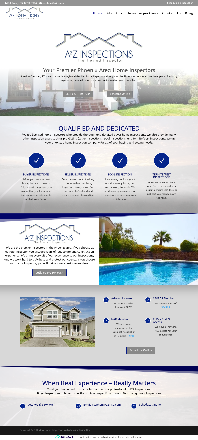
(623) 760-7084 (28, 2)
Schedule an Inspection (180, 3)
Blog (189, 14)
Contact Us (171, 14)
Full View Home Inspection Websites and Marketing (62, 430)
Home (98, 14)
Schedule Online (120, 93)
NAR (131, 336)
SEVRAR (165, 307)
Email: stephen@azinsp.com (102, 404)
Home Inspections (142, 14)
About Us (115, 14)
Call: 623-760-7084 (78, 93)
